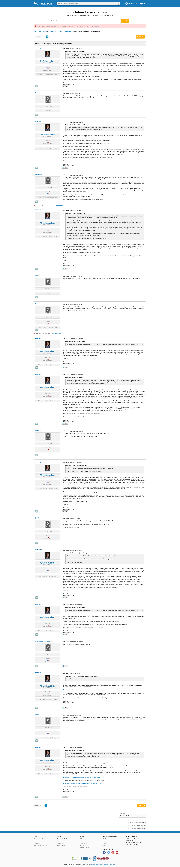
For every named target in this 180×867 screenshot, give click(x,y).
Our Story (105, 838)
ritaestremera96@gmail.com (43, 641)
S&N (36, 304)
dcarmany (38, 48)
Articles (82, 841)
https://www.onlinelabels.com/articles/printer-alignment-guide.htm (82, 783)
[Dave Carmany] (47, 54)
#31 (64, 462)
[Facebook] (104, 852)
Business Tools (60, 843)
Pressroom (105, 843)
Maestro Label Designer (65, 31)
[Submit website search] (118, 3)
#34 (64, 604)
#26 (64, 276)
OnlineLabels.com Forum (40, 31)
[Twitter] (108, 852)
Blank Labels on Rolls (39, 841)
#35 (64, 641)
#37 (64, 715)
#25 (64, 210)
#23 (64, 122)
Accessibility (112, 864)
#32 (64, 518)
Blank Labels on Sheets (40, 838)
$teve (36, 93)
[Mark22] (47, 720)
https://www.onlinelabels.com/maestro (74, 690)
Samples (82, 845)
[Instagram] (112, 852)
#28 (64, 338)
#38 (64, 747)
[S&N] (47, 310)
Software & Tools (52, 31)
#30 (64, 431)
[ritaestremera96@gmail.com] (47, 647)
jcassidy (37, 430)
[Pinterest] (117, 852)
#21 (64, 48)
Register (96, 26)
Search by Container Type (40, 845)
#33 (64, 550)
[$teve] (47, 99)
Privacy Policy (94, 864)
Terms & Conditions (103, 864)
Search (125, 21)
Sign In (76, 26)
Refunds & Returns (85, 847)
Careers (105, 841)
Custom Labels (37, 843)
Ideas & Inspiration (61, 845)
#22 (64, 93)
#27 (64, 304)
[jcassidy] (47, 436)
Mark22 (37, 714)
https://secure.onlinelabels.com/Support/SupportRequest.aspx (81, 777)
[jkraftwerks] (47, 180)
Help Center (83, 838)
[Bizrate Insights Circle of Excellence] (96, 856)
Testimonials (106, 845)
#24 (64, 175)
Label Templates (61, 841)
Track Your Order (84, 843)
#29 (64, 374)
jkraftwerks (38, 174)
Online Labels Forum (90, 12)
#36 (64, 673)
